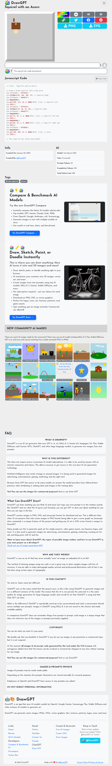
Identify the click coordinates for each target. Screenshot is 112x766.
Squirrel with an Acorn (22, 7)
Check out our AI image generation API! (25, 546)
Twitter (35, 730)
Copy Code (101, 79)
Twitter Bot (13, 755)
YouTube (35, 734)
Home (11, 730)
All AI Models (14, 737)
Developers (13, 752)
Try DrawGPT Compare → (24, 233)
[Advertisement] (82, 44)
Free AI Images (63, 730)
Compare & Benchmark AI (18, 746)
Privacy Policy (82, 762)
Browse (11, 734)
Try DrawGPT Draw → (22, 317)
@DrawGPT (21, 158)
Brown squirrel (12, 181)
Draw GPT (36, 749)
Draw (64, 14)
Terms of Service (96, 762)
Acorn (23, 181)
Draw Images (62, 737)
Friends (35, 741)
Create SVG (61, 734)
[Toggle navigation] (104, 3)
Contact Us (37, 737)
